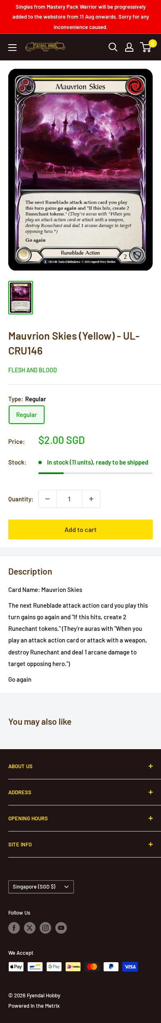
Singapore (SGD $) (34, 886)
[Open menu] (12, 47)
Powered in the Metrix (33, 1005)
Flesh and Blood (32, 370)
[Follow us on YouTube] (61, 928)
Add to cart (80, 529)
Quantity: (20, 499)
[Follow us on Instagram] (45, 928)
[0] (146, 47)
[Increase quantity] (91, 499)
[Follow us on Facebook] (14, 928)
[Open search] (113, 47)
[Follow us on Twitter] (30, 928)
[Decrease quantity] (47, 499)
